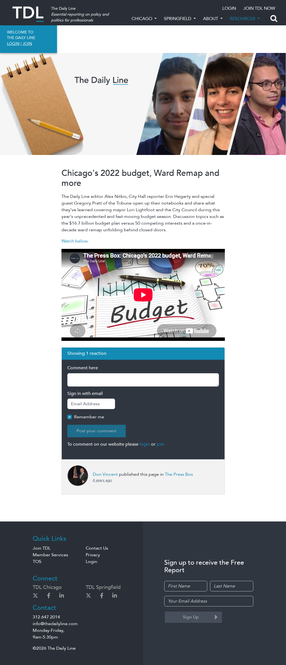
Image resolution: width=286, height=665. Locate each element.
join (160, 444)
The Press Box (179, 474)
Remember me (89, 417)
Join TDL (42, 548)
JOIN (27, 43)
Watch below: (75, 241)
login (145, 444)
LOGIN (229, 8)
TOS (37, 562)
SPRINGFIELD (178, 19)
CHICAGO (142, 19)
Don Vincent (105, 474)
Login (91, 562)
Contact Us (97, 548)
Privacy (93, 555)
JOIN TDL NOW (259, 8)
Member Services (50, 555)
